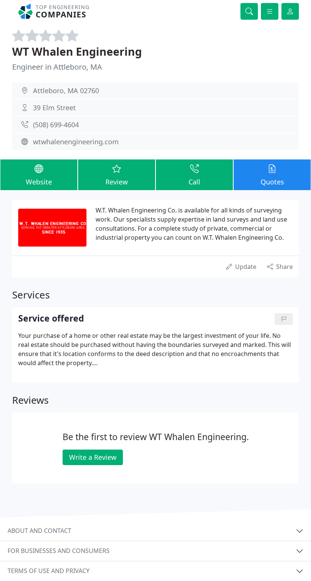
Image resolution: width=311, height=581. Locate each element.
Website (39, 181)
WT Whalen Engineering (77, 51)
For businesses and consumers (59, 551)
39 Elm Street (54, 107)
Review (116, 181)
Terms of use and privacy (49, 571)
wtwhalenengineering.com (76, 141)
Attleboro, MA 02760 (66, 90)
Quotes (272, 181)
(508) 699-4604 (56, 124)
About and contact (39, 530)
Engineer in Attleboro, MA (57, 67)
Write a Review (92, 457)
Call (194, 181)
